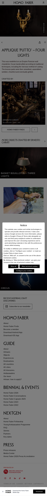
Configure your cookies (24, 271)
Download (39, 491)
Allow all (13, 266)
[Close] (3, 491)
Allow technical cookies (29, 266)
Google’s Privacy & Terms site (20, 236)
